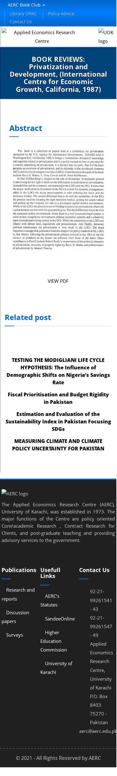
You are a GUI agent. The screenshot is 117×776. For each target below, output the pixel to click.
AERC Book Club (25, 5)
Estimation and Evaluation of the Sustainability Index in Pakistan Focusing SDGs (58, 421)
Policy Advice (61, 13)
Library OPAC (23, 13)
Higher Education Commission (53, 641)
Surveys (14, 635)
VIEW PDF (58, 281)
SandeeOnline (60, 619)
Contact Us (21, 22)
